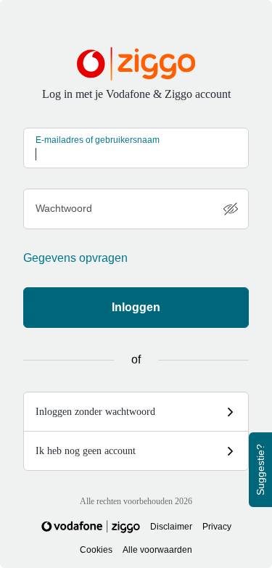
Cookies (96, 550)
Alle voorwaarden (157, 550)
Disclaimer (171, 527)
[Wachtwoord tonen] (230, 209)
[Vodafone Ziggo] (90, 526)
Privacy (216, 527)
